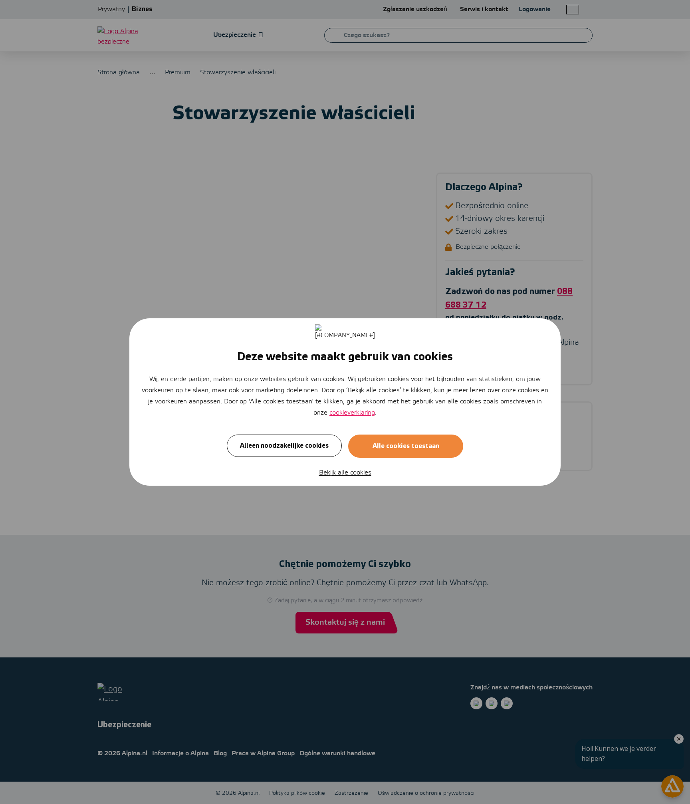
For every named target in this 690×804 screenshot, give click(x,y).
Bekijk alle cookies (345, 472)
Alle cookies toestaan (406, 446)
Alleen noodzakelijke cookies (284, 445)
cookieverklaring (352, 413)
